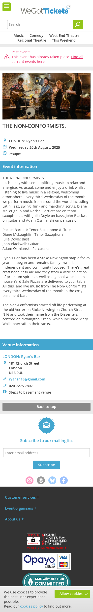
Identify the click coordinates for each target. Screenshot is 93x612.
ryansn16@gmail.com (27, 379)
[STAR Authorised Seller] (46, 548)
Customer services (20, 497)
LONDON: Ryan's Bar (21, 356)
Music (19, 35)
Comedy (36, 35)
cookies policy (31, 606)
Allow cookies (71, 593)
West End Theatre (64, 35)
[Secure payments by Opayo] (46, 568)
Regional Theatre (31, 40)
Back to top (46, 406)
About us (12, 519)
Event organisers (19, 508)
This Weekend (64, 40)
